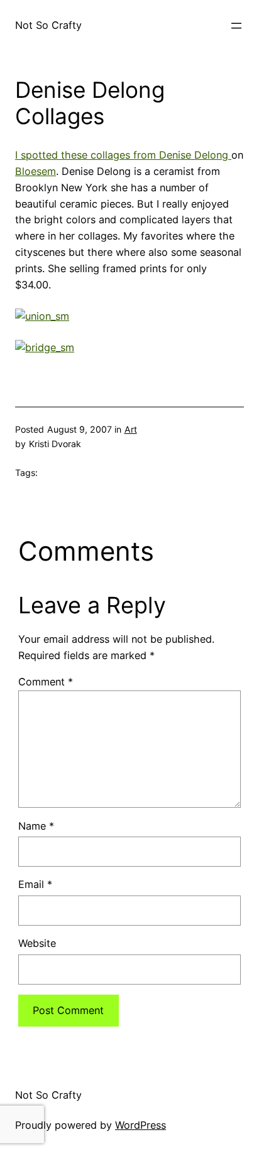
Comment (45, 681)
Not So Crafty (48, 25)
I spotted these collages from (87, 155)
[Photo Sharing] (42, 316)
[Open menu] (236, 25)
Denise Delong (195, 155)
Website (37, 943)
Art (130, 429)
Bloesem (35, 171)
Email (35, 884)
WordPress (140, 1125)
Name (36, 826)
